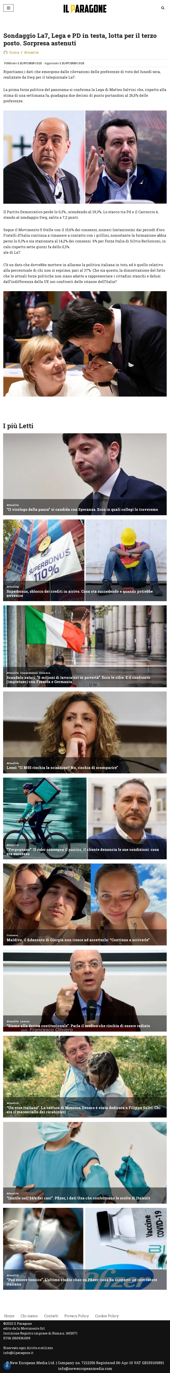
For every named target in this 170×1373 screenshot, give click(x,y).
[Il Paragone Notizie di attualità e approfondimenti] (85, 8)
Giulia (14, 52)
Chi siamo (29, 1315)
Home (9, 1315)
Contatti (51, 1315)
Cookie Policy (107, 1315)
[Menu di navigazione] (8, 8)
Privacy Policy (76, 1315)
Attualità (31, 52)
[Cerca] (162, 8)
